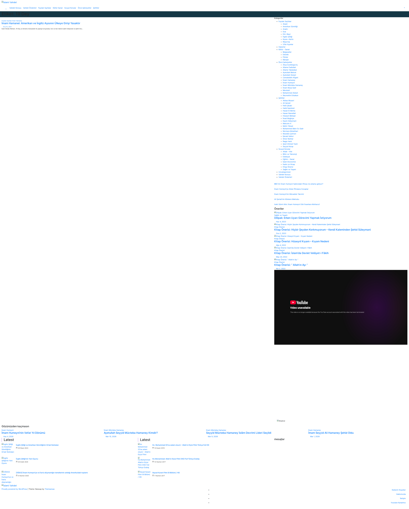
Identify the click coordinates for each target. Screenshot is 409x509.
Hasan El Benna (289, 111)
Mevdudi (286, 90)
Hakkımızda (401, 494)
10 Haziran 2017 (160, 462)
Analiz (285, 29)
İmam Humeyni (289, 83)
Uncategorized (284, 172)
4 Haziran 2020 (23, 476)
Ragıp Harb (287, 141)
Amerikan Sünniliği (290, 26)
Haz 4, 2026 (8, 436)
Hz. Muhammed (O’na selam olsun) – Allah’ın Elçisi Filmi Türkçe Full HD (180, 445)
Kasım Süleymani (289, 121)
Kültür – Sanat (284, 49)
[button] (4, 9)
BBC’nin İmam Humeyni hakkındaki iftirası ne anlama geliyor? (298, 184)
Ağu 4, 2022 (281, 245)
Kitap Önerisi (288, 167)
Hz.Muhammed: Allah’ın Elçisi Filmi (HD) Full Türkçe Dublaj (175, 459)
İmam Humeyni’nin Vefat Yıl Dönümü (23, 432)
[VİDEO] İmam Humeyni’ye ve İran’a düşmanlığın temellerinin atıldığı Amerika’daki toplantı (52, 473)
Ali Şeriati (286, 103)
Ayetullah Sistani (289, 75)
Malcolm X (287, 123)
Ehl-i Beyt (287, 34)
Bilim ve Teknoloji (290, 154)
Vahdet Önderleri (30, 8)
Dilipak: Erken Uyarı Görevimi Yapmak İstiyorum (302, 217)
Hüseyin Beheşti (289, 116)
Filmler (285, 57)
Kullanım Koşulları (399, 490)
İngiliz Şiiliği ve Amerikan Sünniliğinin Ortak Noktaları (37, 445)
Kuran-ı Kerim (288, 39)
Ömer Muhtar (288, 139)
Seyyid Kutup (288, 146)
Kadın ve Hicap (289, 164)
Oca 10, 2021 (7, 27)
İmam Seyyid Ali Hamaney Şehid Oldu (331, 432)
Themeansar (49, 489)
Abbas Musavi (288, 100)
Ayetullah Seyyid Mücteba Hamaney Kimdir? (131, 432)
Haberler (282, 47)
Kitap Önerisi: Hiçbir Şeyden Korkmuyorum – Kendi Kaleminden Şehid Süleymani (322, 229)
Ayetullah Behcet (289, 72)
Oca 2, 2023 (281, 233)
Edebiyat (286, 157)
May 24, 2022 (281, 257)
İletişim (403, 498)
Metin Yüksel (288, 126)
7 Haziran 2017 (159, 476)
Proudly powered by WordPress (15, 489)
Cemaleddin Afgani (290, 77)
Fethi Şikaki (287, 106)
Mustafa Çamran (289, 134)
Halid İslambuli (289, 108)
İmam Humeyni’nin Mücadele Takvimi (289, 194)
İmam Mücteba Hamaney (293, 85)
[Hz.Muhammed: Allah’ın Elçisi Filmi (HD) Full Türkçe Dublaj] (144, 463)
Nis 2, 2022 (280, 269)
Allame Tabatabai (290, 70)
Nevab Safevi (288, 136)
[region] (340, 385)
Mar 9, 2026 (213, 436)
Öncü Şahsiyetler (84, 8)
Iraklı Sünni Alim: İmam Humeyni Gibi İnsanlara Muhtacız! (297, 204)
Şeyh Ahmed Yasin (290, 144)
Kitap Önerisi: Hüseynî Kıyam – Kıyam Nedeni (301, 241)
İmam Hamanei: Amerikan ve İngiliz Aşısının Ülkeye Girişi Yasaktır (41, 23)
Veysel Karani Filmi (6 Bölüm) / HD (166, 473)
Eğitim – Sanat (288, 159)
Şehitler (96, 8)
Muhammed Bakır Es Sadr (293, 129)
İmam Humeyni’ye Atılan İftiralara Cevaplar (291, 189)
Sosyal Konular (70, 8)
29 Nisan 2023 (23, 448)
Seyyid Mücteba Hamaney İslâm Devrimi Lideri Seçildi (238, 432)
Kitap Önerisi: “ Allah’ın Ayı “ (291, 264)
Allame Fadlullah (289, 67)
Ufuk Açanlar (288, 44)
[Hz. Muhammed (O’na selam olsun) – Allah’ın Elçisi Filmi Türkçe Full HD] (144, 449)
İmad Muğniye (288, 118)
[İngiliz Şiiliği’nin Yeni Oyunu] (8, 463)
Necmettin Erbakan (290, 95)
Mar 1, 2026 (315, 436)
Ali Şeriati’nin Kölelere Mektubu (286, 199)
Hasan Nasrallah (289, 113)
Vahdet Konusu (15, 8)
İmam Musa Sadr (289, 88)
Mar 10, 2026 (111, 436)
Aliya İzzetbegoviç (290, 65)
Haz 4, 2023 (281, 222)
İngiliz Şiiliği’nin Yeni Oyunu (27, 459)
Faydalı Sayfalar (44, 8)
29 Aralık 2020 (23, 462)
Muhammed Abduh (290, 93)
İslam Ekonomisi (289, 162)
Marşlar (286, 60)
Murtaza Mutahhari (290, 131)
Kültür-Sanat (58, 8)
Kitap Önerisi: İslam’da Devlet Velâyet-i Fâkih (301, 253)
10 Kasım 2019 (159, 448)
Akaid (285, 24)
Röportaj (286, 42)
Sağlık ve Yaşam (289, 169)
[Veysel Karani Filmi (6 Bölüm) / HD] (144, 477)
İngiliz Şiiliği (287, 37)
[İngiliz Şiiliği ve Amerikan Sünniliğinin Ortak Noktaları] (8, 449)
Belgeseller (287, 52)
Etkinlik (286, 54)
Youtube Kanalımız (398, 503)
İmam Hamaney (17, 21)
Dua (284, 32)
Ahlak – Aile (287, 151)
